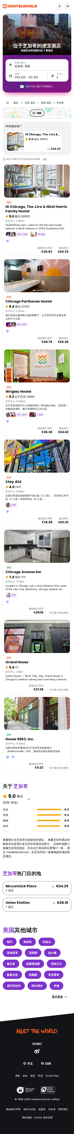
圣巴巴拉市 (14, 985)
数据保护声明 (13, 1109)
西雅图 (33, 974)
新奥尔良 (12, 974)
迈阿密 (33, 952)
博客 (17, 1075)
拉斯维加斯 (33, 963)
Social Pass (52, 1075)
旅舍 (9, 202)
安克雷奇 (53, 974)
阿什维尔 (37, 985)
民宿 (40, 1075)
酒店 (32, 1075)
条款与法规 (29, 1109)
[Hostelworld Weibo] (37, 1051)
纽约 (9, 941)
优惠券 (41, 1109)
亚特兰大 (56, 963)
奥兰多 (11, 963)
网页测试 (63, 1109)
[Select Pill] (59, 6)
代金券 (51, 1109)
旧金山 (47, 941)
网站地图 (27, 1117)
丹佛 (56, 985)
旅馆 (9, 567)
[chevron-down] (28, 799)
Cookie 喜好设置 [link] (43, 1117)
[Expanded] (7, 103)
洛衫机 (27, 941)
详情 (45, 159)
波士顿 (52, 952)
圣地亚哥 (12, 952)
